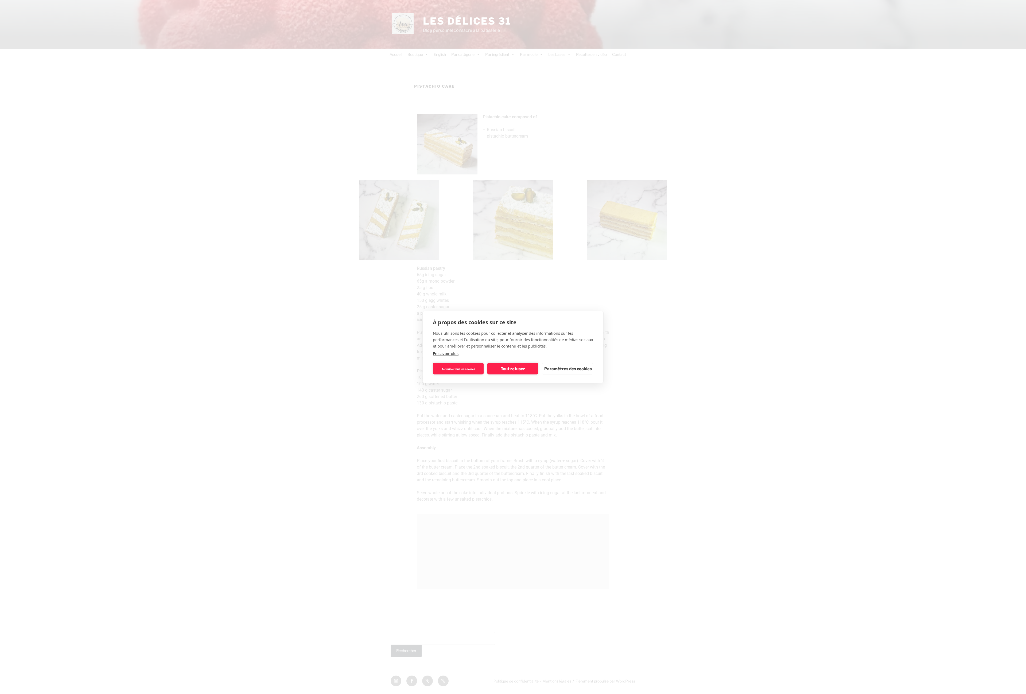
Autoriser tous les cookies (458, 368)
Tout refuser (513, 368)
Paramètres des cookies (568, 368)
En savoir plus (445, 353)
